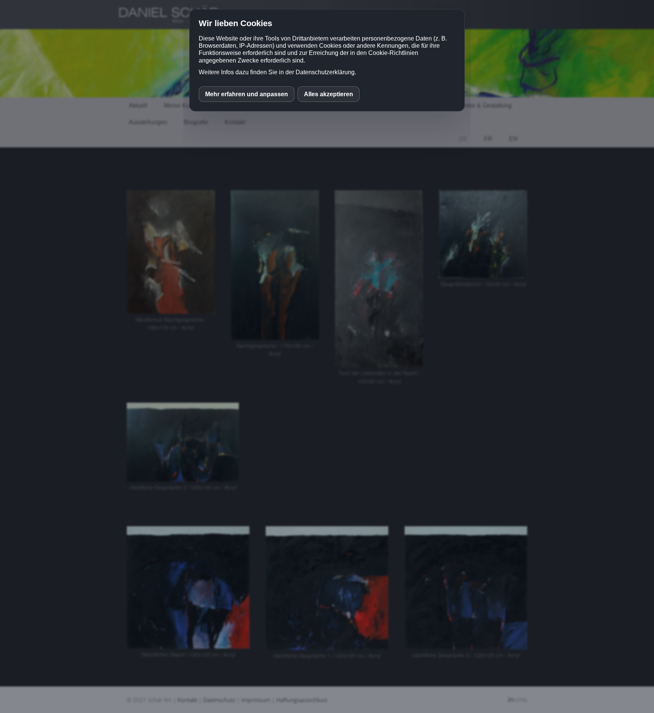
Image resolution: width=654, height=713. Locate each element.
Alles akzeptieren (328, 94)
